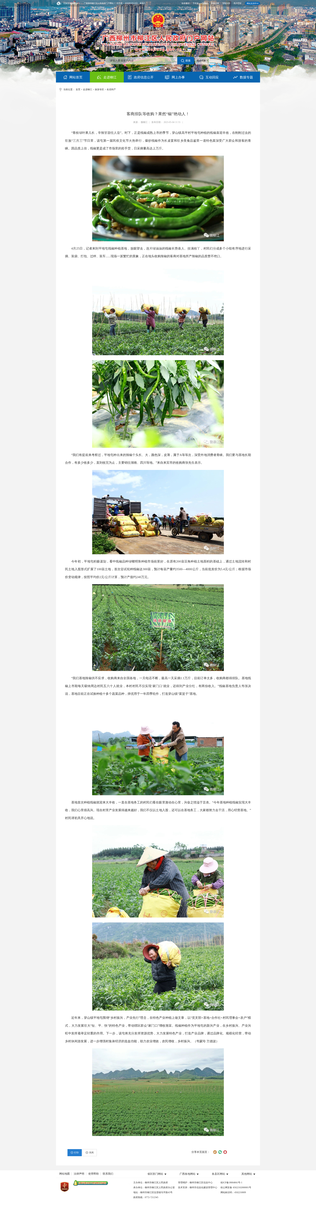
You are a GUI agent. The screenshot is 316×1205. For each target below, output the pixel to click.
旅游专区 (99, 89)
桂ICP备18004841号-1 (231, 1182)
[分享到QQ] (225, 1152)
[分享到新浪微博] (215, 1152)
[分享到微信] (220, 1152)
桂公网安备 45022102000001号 (236, 1187)
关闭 (91, 1152)
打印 (76, 1152)
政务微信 (185, 3)
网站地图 (64, 1173)
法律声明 (79, 1173)
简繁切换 (215, 3)
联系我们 (108, 1173)
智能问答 (226, 3)
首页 (78, 89)
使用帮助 (93, 1173)
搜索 (188, 60)
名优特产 (111, 89)
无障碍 (205, 3)
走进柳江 (87, 89)
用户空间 (237, 3)
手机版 (196, 3)
